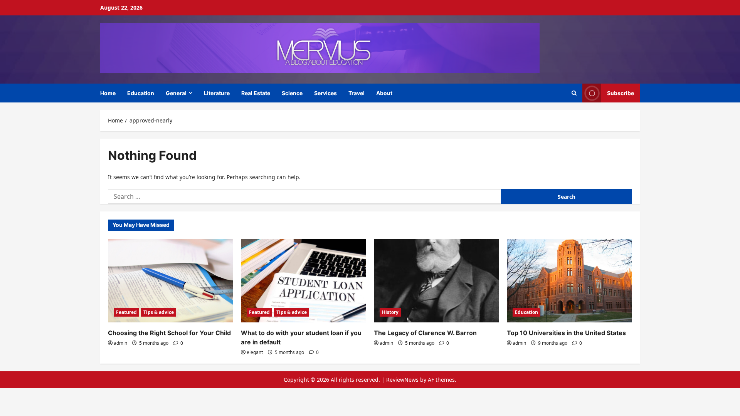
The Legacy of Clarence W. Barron (425, 333)
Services (325, 93)
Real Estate (255, 93)
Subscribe (620, 92)
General (176, 93)
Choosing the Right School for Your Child (169, 333)
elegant (255, 352)
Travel (356, 93)
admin (120, 343)
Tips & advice (158, 312)
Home (108, 93)
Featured (126, 312)
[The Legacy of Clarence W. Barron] (436, 280)
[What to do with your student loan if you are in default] (303, 280)
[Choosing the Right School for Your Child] (170, 280)
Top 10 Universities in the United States (566, 333)
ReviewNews (402, 379)
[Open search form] (574, 93)
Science (292, 93)
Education (140, 93)
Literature (217, 93)
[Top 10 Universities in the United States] (569, 280)
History (390, 312)
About (384, 93)
